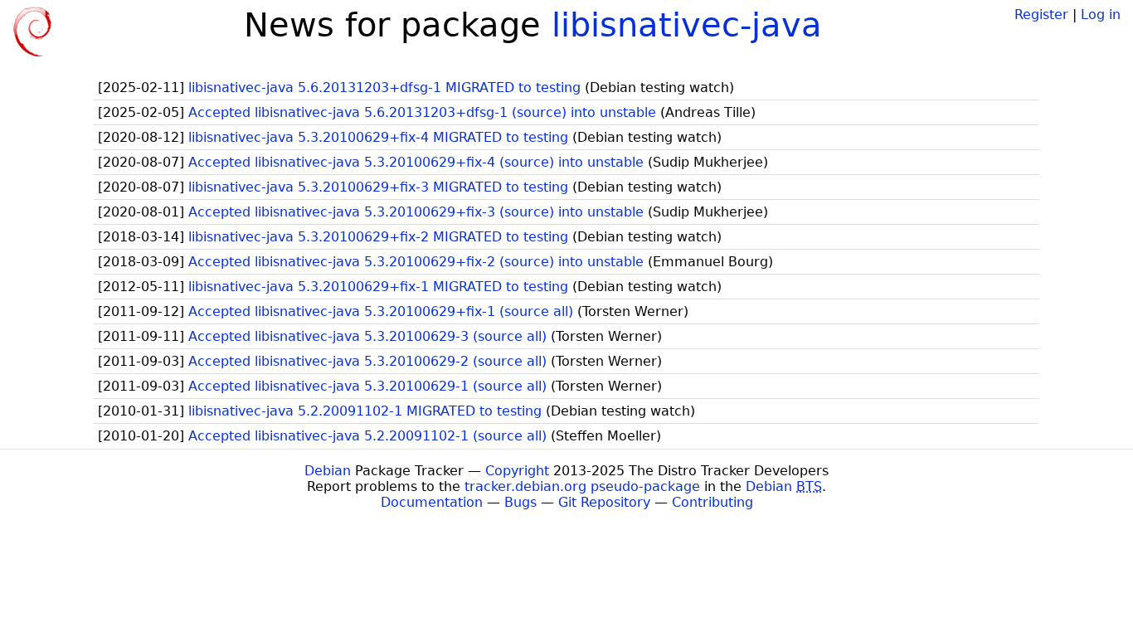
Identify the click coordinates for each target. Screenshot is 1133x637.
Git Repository (604, 502)
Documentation (432, 502)
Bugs (520, 502)
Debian (327, 471)
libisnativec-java (687, 25)
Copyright (517, 471)
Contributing (712, 502)
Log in (1101, 14)
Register (1041, 14)
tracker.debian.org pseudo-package (582, 486)
